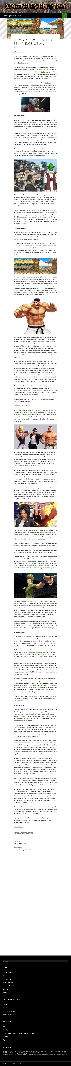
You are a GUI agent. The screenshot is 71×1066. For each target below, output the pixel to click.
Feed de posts (7, 1008)
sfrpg (25, 47)
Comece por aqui (8, 972)
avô (33, 58)
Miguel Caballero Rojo (20, 842)
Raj (48, 72)
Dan (39, 381)
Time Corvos (48, 667)
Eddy (35, 89)
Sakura (34, 381)
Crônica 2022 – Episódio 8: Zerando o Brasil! (26, 849)
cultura (23, 833)
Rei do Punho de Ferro (27, 718)
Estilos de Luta (7, 979)
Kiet (55, 61)
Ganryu (51, 370)
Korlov (43, 72)
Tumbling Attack (7, 1030)
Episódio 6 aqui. (19, 52)
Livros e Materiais (8, 982)
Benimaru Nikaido (29, 412)
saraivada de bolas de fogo (38, 565)
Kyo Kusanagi (46, 410)
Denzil (36, 56)
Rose (4, 1026)
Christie (41, 56)
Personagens (6, 992)
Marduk (29, 78)
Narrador (5, 989)
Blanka (54, 341)
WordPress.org (7, 1014)
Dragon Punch (32, 494)
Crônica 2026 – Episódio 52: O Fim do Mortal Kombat (18, 1033)
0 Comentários (34, 47)
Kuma (23, 372)
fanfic (30, 833)
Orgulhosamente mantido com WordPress (13, 1063)
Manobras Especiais (8, 986)
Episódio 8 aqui (18, 827)
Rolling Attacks (28, 652)
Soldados (5, 1036)
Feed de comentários (9, 1011)
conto (17, 833)
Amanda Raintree (38, 687)
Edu (32, 61)
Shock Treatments (39, 652)
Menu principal (69, 15)
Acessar (5, 1004)
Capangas (5, 1040)
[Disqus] (35, 880)
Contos (16, 37)
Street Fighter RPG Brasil (12, 16)
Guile (31, 563)
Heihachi (48, 83)
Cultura (5, 976)
